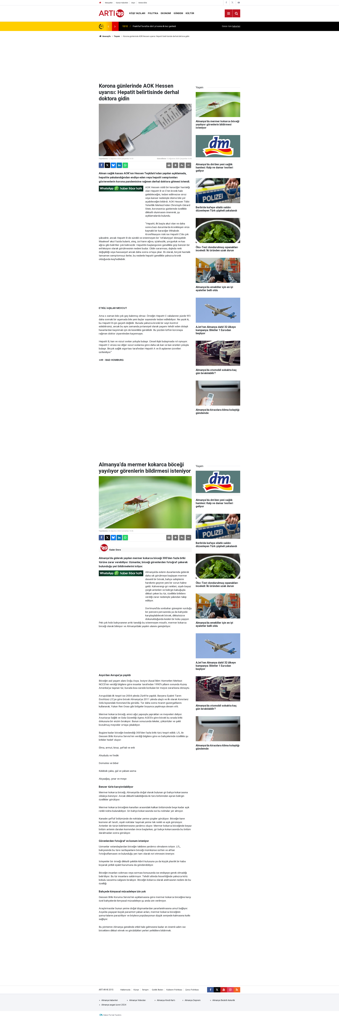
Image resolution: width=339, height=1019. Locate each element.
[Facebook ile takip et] (210, 989)
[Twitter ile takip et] (217, 989)
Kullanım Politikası (174, 990)
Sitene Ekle (142, 3)
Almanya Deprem (192, 1000)
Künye (136, 990)
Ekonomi (166, 13)
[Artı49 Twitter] (232, 2)
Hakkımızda (125, 990)
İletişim (145, 990)
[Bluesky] (113, 165)
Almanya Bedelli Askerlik (223, 1000)
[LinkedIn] (119, 165)
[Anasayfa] (100, 3)
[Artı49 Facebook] (226, 2)
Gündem (178, 13)
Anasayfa (106, 36)
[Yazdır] (169, 165)
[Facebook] (101, 165)
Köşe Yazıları (137, 13)
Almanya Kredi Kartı (166, 1000)
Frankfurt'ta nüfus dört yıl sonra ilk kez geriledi (154, 26)
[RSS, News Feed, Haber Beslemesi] (237, 989)
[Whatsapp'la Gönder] (125, 165)
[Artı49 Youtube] (238, 2)
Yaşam (117, 36)
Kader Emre (115, 550)
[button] (175, 165)
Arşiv (133, 3)
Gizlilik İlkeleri (157, 990)
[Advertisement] (169, 60)
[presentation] (108, 26)
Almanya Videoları (137, 1000)
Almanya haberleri (109, 1000)
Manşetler (109, 3)
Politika (153, 13)
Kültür (190, 13)
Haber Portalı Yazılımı (112, 1015)
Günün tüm (231, 26)
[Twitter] (107, 165)
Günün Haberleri (122, 3)
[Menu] (228, 13)
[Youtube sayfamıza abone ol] (223, 989)
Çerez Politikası (192, 990)
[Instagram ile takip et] (230, 989)
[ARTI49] (111, 13)
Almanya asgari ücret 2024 (113, 1005)
